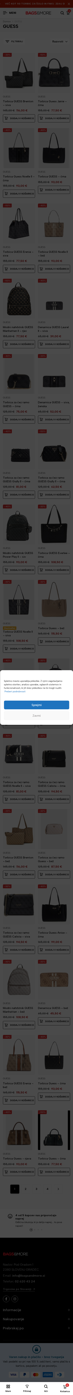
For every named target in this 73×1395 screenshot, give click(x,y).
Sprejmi (37, 705)
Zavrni (37, 715)
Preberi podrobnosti (15, 691)
